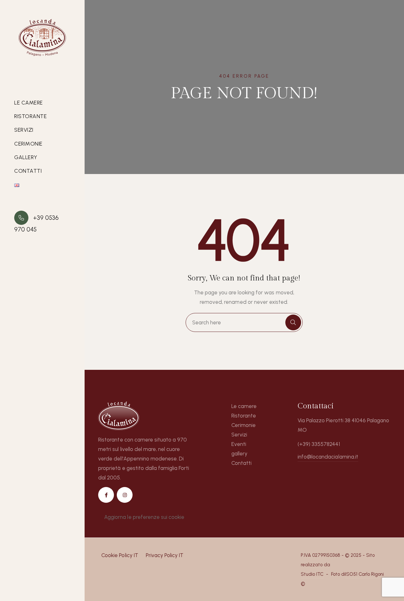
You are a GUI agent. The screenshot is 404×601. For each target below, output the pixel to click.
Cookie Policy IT (119, 555)
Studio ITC (312, 574)
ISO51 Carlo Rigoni (364, 574)
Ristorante (30, 116)
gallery (26, 157)
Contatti (28, 171)
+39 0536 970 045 (36, 223)
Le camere (28, 102)
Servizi (23, 130)
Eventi (238, 444)
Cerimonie (28, 144)
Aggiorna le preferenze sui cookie (144, 517)
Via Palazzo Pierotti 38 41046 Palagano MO (343, 425)
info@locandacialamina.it (328, 457)
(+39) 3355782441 (319, 444)
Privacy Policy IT (165, 555)
